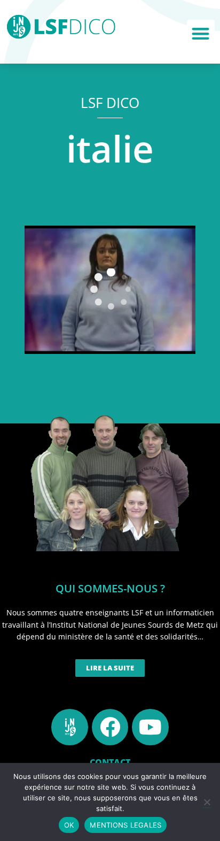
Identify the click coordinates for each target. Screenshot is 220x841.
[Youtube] (150, 727)
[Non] (206, 802)
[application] (110, 290)
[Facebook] (110, 727)
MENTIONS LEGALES (125, 825)
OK (69, 825)
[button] (201, 34)
